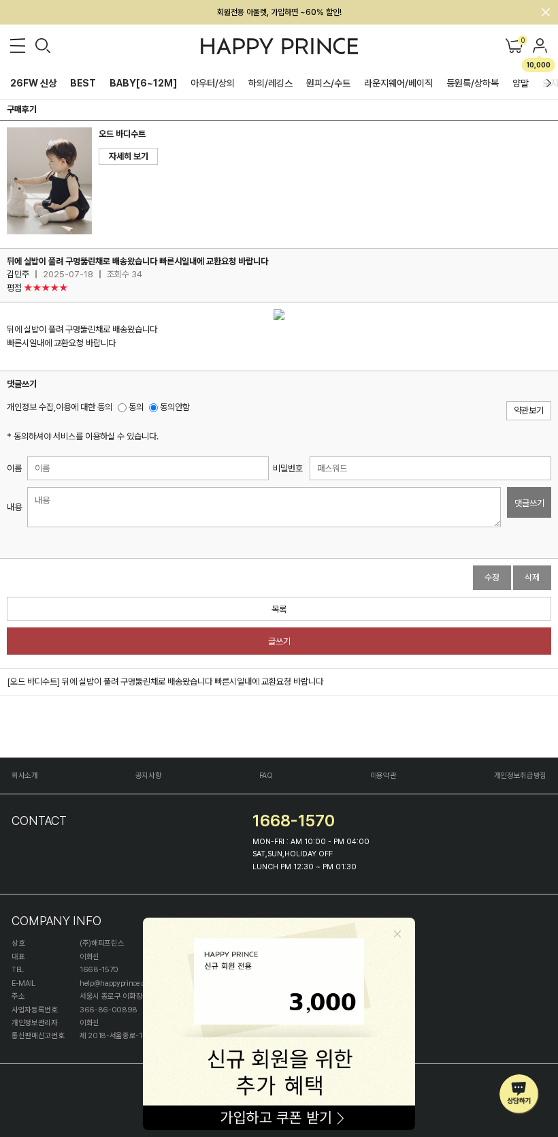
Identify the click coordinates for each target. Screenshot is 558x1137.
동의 (135, 407)
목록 (279, 609)
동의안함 (174, 407)
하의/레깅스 (270, 83)
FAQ (266, 775)
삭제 (532, 577)
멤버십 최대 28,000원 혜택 (279, 12)
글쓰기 (279, 641)
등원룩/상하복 (472, 83)
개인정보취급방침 (520, 775)
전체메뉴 (17, 45)
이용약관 (383, 775)
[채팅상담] (519, 1094)
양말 (520, 83)
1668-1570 (293, 820)
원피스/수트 (328, 83)
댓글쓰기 (529, 503)
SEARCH (42, 45)
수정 (492, 577)
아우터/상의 (213, 83)
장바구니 (522, 41)
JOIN (540, 45)
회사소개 (25, 775)
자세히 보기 (128, 156)
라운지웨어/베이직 (398, 83)
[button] (549, 83)
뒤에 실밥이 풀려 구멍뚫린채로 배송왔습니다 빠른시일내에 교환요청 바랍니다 (192, 681)
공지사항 (148, 775)
